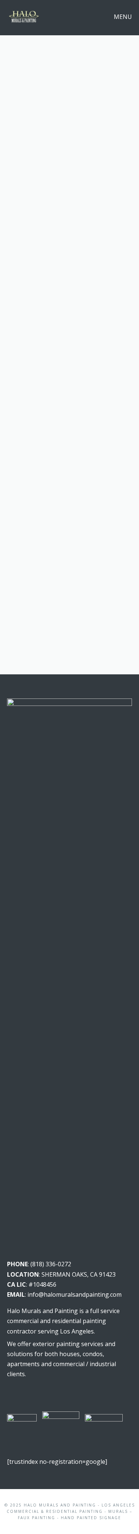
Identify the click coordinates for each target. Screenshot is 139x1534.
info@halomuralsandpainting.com (74, 1294)
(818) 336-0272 (50, 1264)
